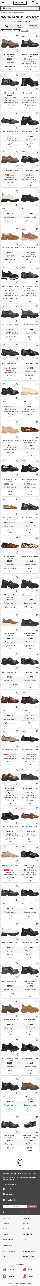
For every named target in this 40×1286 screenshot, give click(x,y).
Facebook (11, 1276)
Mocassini (5, 31)
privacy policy (26, 1212)
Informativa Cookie (29, 1251)
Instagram (11, 1269)
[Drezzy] (20, 3)
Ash (15, 31)
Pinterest (30, 1276)
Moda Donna (10, 1189)
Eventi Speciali (27, 1234)
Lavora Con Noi (8, 1239)
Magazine (26, 1223)
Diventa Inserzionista (9, 1229)
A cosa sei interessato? (10, 1184)
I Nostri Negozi (27, 1229)
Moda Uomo (10, 1194)
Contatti (5, 1234)
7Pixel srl (17, 1283)
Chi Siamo (6, 1223)
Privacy (5, 1256)
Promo (25, 1239)
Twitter (30, 1269)
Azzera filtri (25, 31)
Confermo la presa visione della (17, 1212)
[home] (1, 12)
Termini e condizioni (9, 1251)
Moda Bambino (11, 1200)
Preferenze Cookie (29, 1256)
